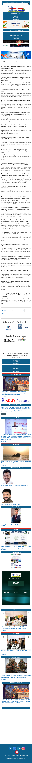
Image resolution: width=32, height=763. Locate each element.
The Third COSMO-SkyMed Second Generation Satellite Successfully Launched (16, 67)
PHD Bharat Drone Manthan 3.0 (16, 30)
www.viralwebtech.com (21, 749)
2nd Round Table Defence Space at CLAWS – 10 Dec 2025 (15, 90)
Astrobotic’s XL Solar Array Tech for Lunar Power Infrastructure (14, 186)
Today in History (16, 366)
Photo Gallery (16, 18)
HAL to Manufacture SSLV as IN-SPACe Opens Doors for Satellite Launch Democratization (16, 232)
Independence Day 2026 (16, 13)
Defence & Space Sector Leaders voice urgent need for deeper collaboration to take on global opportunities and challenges (15, 294)
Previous (4, 310)
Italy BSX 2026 (16, 33)
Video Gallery (16, 19)
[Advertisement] (16, 716)
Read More (5, 394)
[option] (9, 328)
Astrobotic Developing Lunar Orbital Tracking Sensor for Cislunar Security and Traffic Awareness (15, 101)
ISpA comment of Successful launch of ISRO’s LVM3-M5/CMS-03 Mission (15, 138)
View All (4, 412)
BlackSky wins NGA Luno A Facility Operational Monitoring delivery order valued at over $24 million (14, 220)
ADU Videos (16, 371)
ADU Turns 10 (16, 368)
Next (3, 313)
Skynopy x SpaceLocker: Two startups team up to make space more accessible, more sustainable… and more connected (15, 209)
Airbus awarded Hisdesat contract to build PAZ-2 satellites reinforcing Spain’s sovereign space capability (15, 197)
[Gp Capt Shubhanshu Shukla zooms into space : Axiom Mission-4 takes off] (16, 658)
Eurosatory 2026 (16, 360)
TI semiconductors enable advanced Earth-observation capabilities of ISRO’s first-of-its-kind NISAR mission (15, 174)
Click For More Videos (16, 699)
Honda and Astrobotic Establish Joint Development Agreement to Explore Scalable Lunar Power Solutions (15, 164)
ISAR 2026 (16, 16)
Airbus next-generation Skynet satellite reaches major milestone (15, 245)
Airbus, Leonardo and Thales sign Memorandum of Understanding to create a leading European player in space (15, 150)
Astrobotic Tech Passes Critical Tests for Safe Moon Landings (14, 271)
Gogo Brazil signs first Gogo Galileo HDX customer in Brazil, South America (15, 281)
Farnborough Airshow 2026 (16, 35)
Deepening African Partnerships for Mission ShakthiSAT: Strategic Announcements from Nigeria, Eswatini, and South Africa (16, 78)
